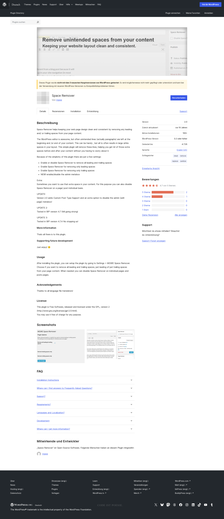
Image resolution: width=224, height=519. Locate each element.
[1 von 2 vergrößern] (81, 333)
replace (175, 161)
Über (12, 481)
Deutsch (38, 505)
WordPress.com (183, 481)
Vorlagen (55, 493)
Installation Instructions (48, 380)
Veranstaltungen (141, 485)
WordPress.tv (99, 493)
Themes (55, 485)
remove (183, 156)
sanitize (183, 161)
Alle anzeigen (181, 215)
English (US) (182, 150)
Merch (138, 493)
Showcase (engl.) (59, 481)
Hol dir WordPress (210, 4)
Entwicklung (92, 111)
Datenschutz (15, 493)
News (12, 485)
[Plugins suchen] (37, 22)
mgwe (59, 100)
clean (176, 156)
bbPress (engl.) (183, 489)
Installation (76, 111)
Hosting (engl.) (16, 489)
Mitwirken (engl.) (141, 481)
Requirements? (44, 404)
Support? (41, 396)
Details (43, 111)
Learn (95, 481)
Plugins (55, 489)
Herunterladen (179, 98)
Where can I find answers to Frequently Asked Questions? (64, 388)
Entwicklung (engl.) (101, 489)
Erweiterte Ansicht (151, 168)
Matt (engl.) (181, 485)
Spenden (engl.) (142, 489)
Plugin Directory (17, 13)
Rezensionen (58, 111)
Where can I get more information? (53, 429)
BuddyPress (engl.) (184, 493)
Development (43, 421)
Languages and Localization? (51, 412)
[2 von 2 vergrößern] (131, 333)
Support (183, 111)
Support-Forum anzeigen (154, 241)
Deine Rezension (150, 215)
